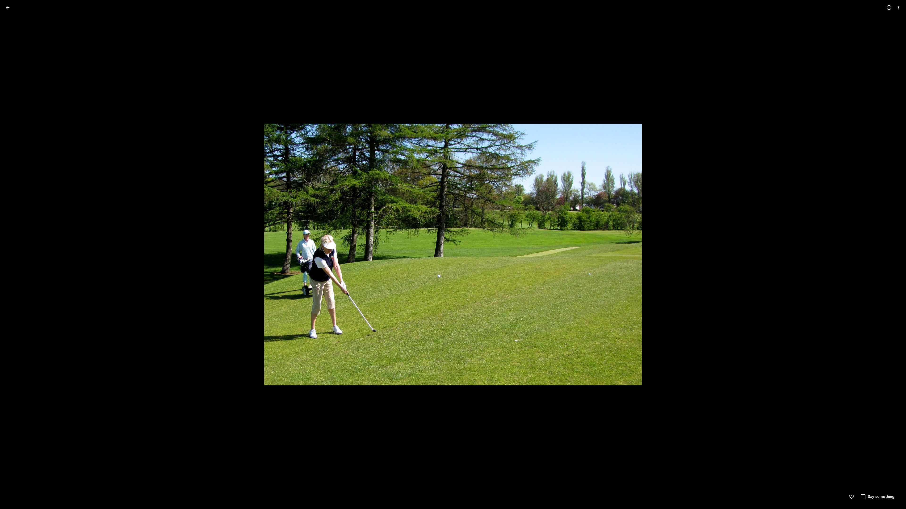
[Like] (852, 497)
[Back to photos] (7, 7)
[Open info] (889, 7)
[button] (13, 254)
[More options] (898, 7)
